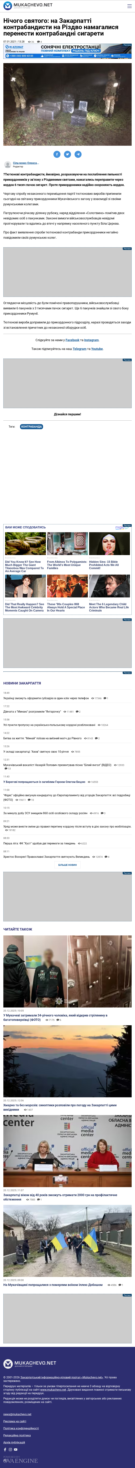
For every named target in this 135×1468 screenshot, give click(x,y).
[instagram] (10, 1450)
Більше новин (67, 865)
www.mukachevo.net (53, 1389)
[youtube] (15, 1450)
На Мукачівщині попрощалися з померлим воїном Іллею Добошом (53, 1285)
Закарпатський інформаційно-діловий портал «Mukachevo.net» (61, 1377)
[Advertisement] (67, 272)
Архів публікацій (14, 1442)
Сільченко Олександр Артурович (26, 163)
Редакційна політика (17, 1435)
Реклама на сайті (14, 1421)
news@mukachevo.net (17, 1414)
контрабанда (31, 426)
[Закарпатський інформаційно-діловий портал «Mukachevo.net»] (27, 6)
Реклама (67, 51)
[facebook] (5, 1450)
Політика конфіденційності (21, 1428)
